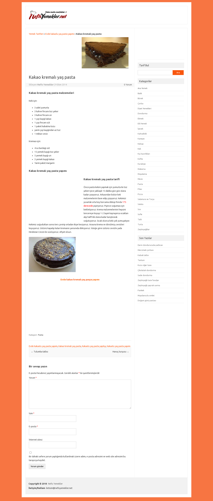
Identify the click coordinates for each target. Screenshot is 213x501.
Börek (140, 98)
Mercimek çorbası (146, 250)
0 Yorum (128, 84)
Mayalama (142, 174)
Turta (140, 224)
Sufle (140, 214)
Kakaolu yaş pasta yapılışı (94, 346)
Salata (140, 204)
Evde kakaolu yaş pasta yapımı (59, 34)
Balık (140, 93)
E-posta (33, 426)
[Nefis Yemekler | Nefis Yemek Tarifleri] (47, 19)
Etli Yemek (142, 123)
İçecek (140, 129)
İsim (31, 413)
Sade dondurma (145, 275)
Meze (140, 179)
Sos (139, 209)
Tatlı (140, 219)
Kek (139, 149)
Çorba (140, 103)
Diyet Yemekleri (144, 108)
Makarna (141, 169)
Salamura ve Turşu (146, 199)
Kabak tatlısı (143, 255)
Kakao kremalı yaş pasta (69, 346)
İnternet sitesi (35, 439)
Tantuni (141, 260)
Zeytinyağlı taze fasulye (148, 280)
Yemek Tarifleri (36, 34)
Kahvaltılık (142, 134)
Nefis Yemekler (55, 483)
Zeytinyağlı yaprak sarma (149, 285)
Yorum (33, 378)
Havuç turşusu (121, 351)
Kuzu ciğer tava (144, 265)
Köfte (140, 159)
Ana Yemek (142, 88)
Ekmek (140, 118)
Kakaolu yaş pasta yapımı (118, 346)
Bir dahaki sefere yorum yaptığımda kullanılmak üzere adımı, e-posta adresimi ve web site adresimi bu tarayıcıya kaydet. (77, 458)
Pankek (141, 290)
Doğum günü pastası (147, 300)
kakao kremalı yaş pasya (79, 279)
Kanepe (141, 139)
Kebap (141, 144)
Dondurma (142, 113)
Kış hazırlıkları (144, 154)
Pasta (40, 335)
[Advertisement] (56, 62)
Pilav (140, 189)
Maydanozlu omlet (146, 295)
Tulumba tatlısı (39, 351)
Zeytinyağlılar (144, 229)
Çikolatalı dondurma (147, 270)
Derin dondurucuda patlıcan (150, 245)
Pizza (140, 194)
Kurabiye (142, 164)
